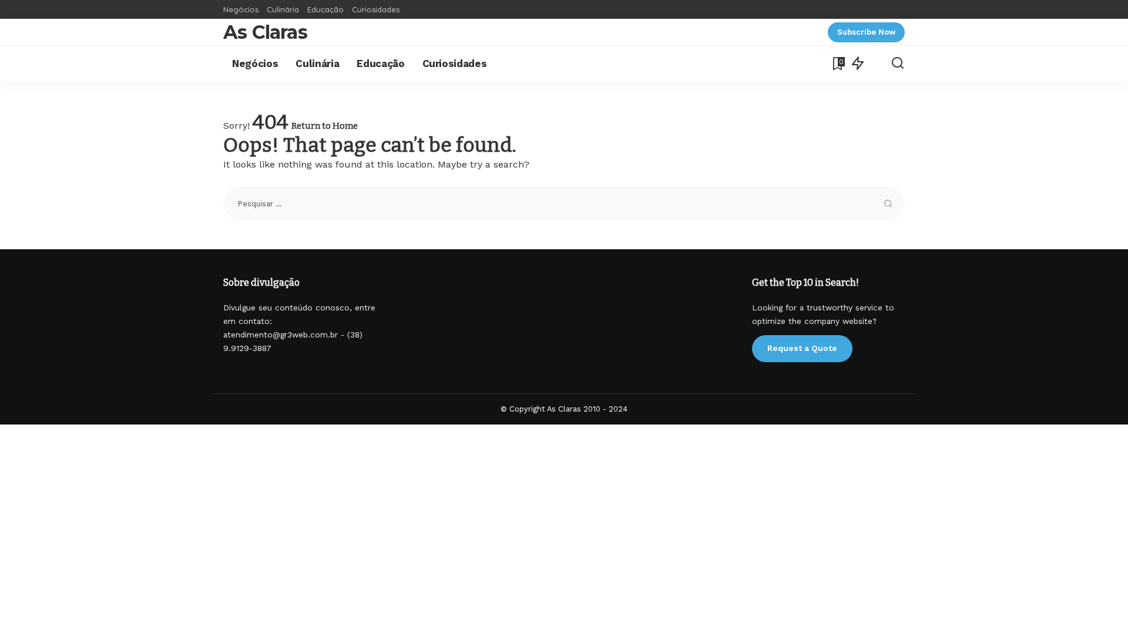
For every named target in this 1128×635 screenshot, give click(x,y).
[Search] (898, 63)
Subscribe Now (866, 32)
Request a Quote (802, 348)
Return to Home (324, 126)
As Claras (265, 32)
